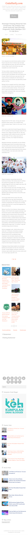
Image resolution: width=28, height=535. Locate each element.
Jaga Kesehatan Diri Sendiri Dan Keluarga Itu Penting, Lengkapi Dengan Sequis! (15, 297)
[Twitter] (8, 378)
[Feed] (19, 382)
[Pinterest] (8, 382)
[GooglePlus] (12, 378)
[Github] (16, 382)
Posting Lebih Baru (6, 330)
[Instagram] (16, 378)
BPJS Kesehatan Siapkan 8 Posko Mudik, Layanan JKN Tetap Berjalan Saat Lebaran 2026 (17, 504)
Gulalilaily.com (14, 3)
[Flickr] (19, 378)
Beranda (15, 330)
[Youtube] (23, 378)
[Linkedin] (12, 382)
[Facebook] (4, 378)
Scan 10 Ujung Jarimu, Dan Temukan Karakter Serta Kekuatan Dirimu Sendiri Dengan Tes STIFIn (15, 317)
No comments (19, 34)
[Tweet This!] (14, 259)
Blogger (17, 532)
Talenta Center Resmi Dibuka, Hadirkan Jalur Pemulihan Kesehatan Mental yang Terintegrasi (17, 480)
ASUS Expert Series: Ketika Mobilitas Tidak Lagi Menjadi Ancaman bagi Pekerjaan (15, 452)
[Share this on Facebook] (12, 259)
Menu (15, 16)
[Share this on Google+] (16, 259)
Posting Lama (23, 330)
